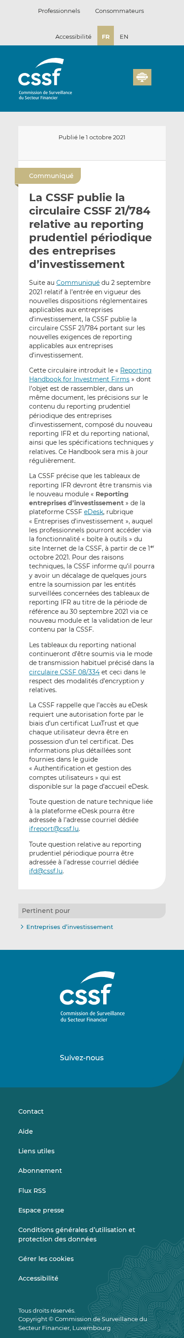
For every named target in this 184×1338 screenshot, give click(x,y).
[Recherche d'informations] (112, 82)
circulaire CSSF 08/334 (64, 672)
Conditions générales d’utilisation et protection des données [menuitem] (76, 1234)
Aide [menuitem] (25, 1131)
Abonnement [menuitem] (40, 1171)
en (124, 36)
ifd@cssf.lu (46, 871)
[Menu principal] (158, 75)
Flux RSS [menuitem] (32, 1191)
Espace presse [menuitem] (41, 1210)
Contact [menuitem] (31, 1111)
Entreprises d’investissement (69, 926)
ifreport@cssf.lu (54, 829)
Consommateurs (119, 10)
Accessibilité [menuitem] (38, 1278)
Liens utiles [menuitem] (36, 1151)
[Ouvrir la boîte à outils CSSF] (123, 82)
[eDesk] (142, 77)
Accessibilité (73, 36)
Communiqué (78, 283)
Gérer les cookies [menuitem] (46, 1259)
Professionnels (59, 10)
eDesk (93, 512)
